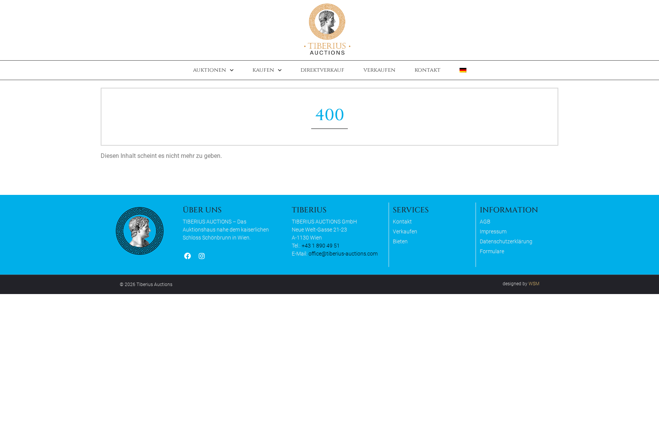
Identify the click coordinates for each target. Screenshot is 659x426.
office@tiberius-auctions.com (343, 254)
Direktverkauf (322, 70)
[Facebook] (187, 255)
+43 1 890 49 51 (321, 246)
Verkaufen (379, 70)
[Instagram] (201, 255)
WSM (534, 283)
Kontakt (427, 70)
